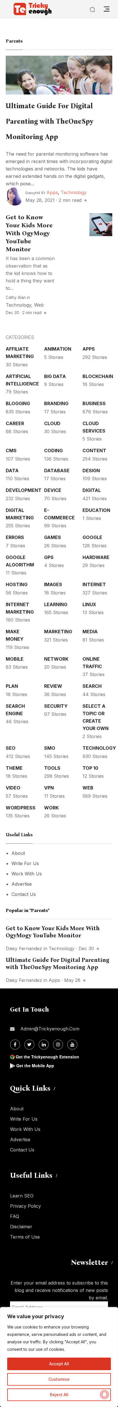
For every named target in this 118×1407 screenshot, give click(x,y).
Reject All (59, 1394)
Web (39, 305)
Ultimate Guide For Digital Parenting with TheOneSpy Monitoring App (49, 121)
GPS (49, 557)
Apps (52, 192)
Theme (14, 768)
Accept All (59, 1363)
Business (94, 403)
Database (57, 470)
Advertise (21, 884)
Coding (53, 450)
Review (53, 686)
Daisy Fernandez (24, 948)
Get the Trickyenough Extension (47, 1057)
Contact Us (23, 894)
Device (52, 490)
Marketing (58, 631)
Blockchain (97, 376)
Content (94, 450)
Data (12, 470)
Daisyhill (32, 192)
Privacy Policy (25, 1206)
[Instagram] (58, 1045)
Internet (94, 584)
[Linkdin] (44, 1045)
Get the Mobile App (35, 1065)
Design (91, 470)
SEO (10, 748)
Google (92, 537)
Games (52, 537)
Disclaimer (21, 1226)
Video (13, 788)
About (18, 853)
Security (56, 706)
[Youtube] (72, 1045)
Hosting (16, 584)
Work (51, 808)
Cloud (52, 423)
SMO (49, 748)
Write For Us (25, 863)
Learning (55, 604)
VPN (49, 788)
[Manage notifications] (104, 1394)
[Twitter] (29, 1045)
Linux (89, 604)
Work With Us (26, 874)
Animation (57, 349)
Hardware (95, 557)
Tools (52, 768)
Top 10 (90, 768)
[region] (59, 1357)
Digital (91, 490)
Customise (59, 1379)
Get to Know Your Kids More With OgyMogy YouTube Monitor (29, 233)
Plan (12, 686)
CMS (11, 450)
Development (24, 490)
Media (90, 631)
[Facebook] (15, 1045)
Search (92, 686)
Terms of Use (25, 1237)
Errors (15, 537)
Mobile (14, 659)
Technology (73, 192)
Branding (56, 403)
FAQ (14, 1216)
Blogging (18, 403)
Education (96, 510)
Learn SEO (22, 1196)
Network (56, 659)
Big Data (55, 376)
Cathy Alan (16, 297)
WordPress (21, 808)
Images (53, 584)
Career (15, 423)
